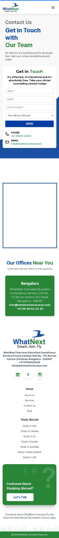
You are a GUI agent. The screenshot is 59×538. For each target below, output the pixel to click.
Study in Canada (29, 431)
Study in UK (29, 436)
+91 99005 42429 (21, 135)
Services (29, 400)
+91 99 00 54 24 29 (30, 308)
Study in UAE (29, 457)
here (53, 517)
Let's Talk (20, 497)
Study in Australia (29, 446)
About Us (29, 395)
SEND (29, 123)
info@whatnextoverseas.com (26, 143)
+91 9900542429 (29, 362)
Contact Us (30, 405)
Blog (29, 410)
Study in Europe (29, 441)
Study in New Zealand (29, 452)
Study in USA (29, 425)
